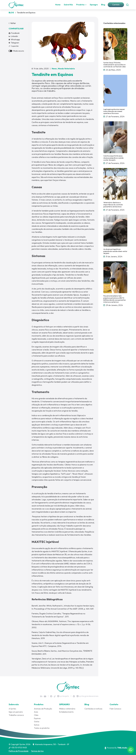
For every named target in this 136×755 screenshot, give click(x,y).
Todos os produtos (42, 728)
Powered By (117, 748)
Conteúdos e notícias (93, 708)
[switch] (10, 51)
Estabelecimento (66, 712)
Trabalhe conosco (16, 715)
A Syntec (12, 708)
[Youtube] (45, 696)
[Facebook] (51, 696)
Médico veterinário (67, 708)
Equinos (37, 718)
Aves (36, 712)
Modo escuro (18, 51)
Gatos (36, 721)
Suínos (36, 725)
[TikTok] (54, 696)
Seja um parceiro (16, 712)
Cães (36, 715)
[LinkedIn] (41, 696)
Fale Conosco (115, 708)
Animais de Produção (43, 708)
